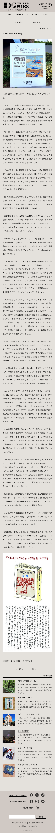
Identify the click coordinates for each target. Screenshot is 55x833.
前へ (21, 22)
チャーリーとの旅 (25, 748)
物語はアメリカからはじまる (29, 714)
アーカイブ (19, 14)
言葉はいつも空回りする (28, 765)
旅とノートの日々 (25, 698)
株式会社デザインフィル (19, 822)
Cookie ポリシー (33, 826)
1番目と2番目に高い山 (27, 681)
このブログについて (33, 14)
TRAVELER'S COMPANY (18, 795)
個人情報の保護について (36, 822)
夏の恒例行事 (23, 731)
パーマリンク (27, 661)
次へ (34, 22)
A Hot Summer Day (12, 33)
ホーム (10, 14)
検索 (41, 817)
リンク (45, 14)
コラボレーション (32, 536)
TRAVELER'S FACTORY (18, 802)
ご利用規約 (22, 826)
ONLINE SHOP (28, 808)
